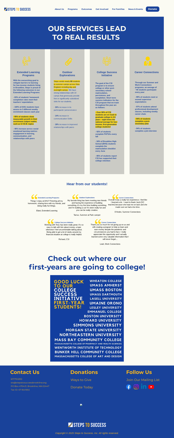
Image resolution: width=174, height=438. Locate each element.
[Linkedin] (143, 386)
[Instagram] (136, 386)
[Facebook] (128, 386)
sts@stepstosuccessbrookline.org (28, 382)
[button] (59, 9)
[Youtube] (151, 386)
